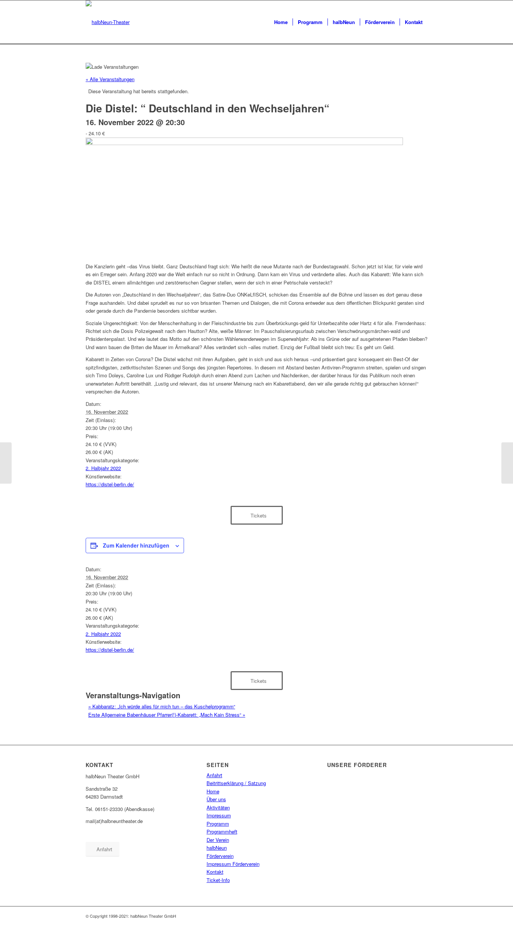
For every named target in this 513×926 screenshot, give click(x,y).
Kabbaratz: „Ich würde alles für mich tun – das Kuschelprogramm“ (161, 706)
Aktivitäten (218, 807)
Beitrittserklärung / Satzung (236, 783)
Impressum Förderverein (233, 863)
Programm (218, 823)
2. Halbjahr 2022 (103, 468)
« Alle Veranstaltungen (110, 79)
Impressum (219, 815)
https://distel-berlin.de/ (110, 484)
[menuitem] (281, 22)
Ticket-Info (218, 880)
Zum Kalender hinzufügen (136, 545)
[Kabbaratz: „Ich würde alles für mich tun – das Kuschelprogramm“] (6, 463)
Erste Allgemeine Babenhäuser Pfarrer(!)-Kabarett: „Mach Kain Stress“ (166, 714)
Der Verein (218, 839)
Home (213, 791)
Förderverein (220, 855)
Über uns (216, 799)
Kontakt (215, 871)
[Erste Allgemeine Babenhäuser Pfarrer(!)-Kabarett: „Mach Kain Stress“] (507, 463)
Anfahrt (214, 775)
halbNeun (217, 847)
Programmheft (222, 831)
